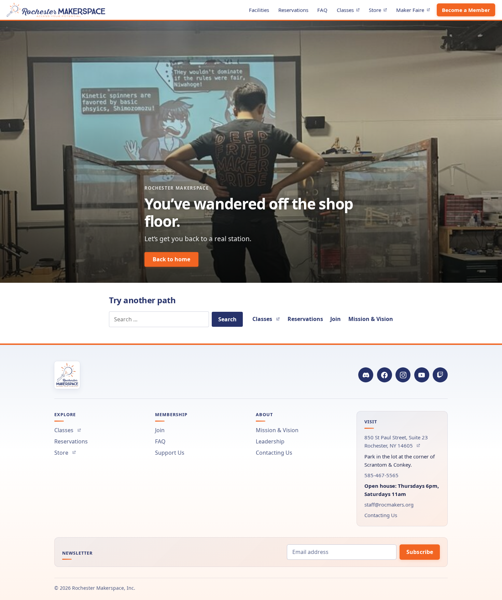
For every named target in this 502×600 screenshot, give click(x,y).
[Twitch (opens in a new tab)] (440, 374)
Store (380, 11)
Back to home (171, 259)
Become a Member (466, 9)
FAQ (322, 9)
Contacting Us (274, 452)
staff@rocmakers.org (389, 504)
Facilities (259, 9)
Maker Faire (415, 11)
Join (335, 319)
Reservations (293, 9)
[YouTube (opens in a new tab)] (421, 374)
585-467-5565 (381, 475)
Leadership (270, 441)
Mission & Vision (370, 319)
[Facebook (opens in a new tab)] (384, 374)
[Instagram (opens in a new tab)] (402, 374)
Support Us (169, 452)
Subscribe (419, 552)
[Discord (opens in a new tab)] (365, 374)
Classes (350, 11)
